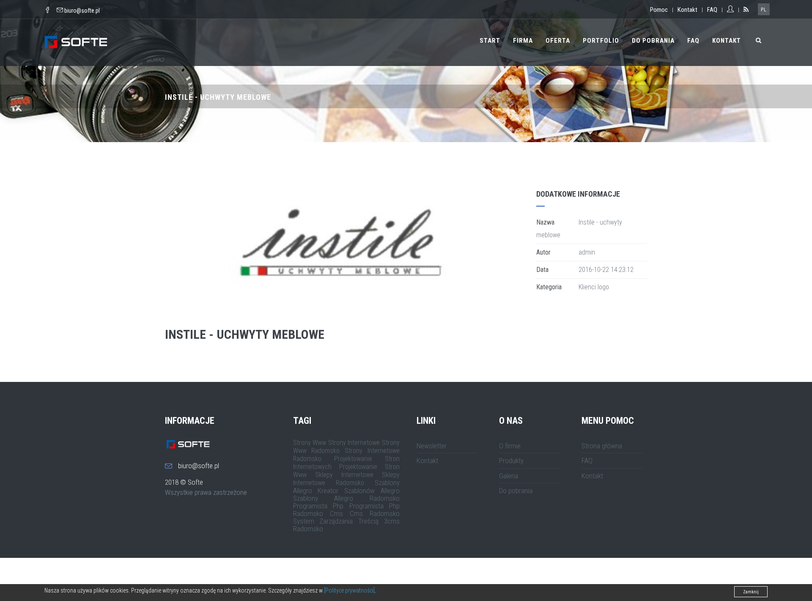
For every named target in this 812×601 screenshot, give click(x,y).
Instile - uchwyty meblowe (244, 334)
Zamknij (751, 592)
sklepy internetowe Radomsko (346, 479)
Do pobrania (653, 40)
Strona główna (602, 446)
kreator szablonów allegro (359, 490)
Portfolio (601, 40)
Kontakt (687, 10)
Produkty (511, 460)
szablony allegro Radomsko (346, 498)
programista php (318, 506)
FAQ (712, 10)
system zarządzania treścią (336, 521)
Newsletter (432, 446)
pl (764, 10)
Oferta (558, 40)
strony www (309, 443)
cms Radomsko (375, 513)
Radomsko (308, 528)
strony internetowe (354, 443)
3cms (392, 521)
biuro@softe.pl (82, 10)
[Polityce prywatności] (349, 590)
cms (336, 513)
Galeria (508, 476)
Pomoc (659, 10)
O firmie (510, 446)
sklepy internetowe (344, 475)
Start (490, 40)
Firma (523, 40)
